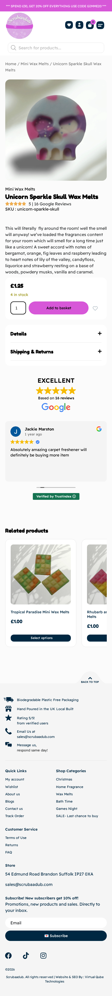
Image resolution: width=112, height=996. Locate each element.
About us (12, 794)
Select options (42, 638)
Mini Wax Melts (35, 63)
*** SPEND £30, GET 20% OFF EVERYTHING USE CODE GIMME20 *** (56, 6)
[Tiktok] (26, 955)
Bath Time (64, 801)
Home (10, 63)
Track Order (14, 816)
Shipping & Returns (31, 351)
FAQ (8, 852)
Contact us (14, 808)
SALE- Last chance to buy (77, 816)
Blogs (9, 801)
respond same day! (32, 750)
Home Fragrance (69, 787)
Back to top (90, 682)
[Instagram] (43, 955)
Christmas (64, 779)
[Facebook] (8, 955)
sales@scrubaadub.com (29, 884)
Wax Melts (64, 794)
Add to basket (58, 308)
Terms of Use (16, 838)
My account (14, 779)
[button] (100, 25)
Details (18, 334)
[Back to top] (90, 678)
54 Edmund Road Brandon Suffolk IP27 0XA (49, 874)
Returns (11, 845)
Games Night (66, 808)
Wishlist (11, 787)
